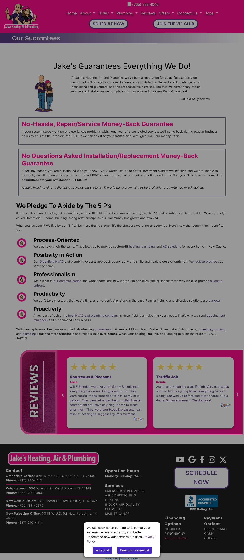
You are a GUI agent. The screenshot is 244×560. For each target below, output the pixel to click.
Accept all (102, 550)
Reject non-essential (134, 550)
